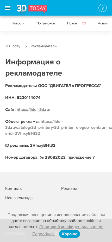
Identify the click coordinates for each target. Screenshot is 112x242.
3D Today (12, 46)
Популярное (45, 23)
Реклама (69, 188)
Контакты (13, 188)
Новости (18, 23)
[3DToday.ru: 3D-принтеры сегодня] (32, 10)
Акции (103, 23)
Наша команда (19, 197)
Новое (76, 23)
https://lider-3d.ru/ (33, 109)
